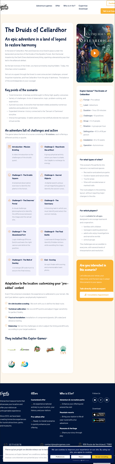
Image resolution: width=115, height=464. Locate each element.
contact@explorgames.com (57, 444)
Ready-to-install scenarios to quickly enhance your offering (43, 424)
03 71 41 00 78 (15, 444)
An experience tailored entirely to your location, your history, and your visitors (42, 407)
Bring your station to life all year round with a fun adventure (71, 419)
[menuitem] (44, 5)
